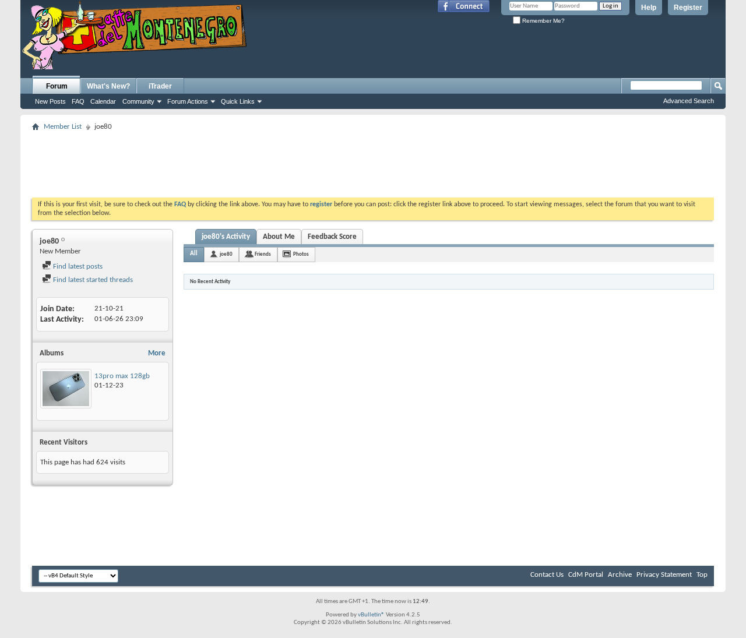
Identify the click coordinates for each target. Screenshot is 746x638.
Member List (63, 127)
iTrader (160, 86)
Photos (301, 254)
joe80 (226, 254)
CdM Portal (585, 575)
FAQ (78, 101)
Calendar (103, 101)
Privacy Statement (664, 575)
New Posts (50, 101)
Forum (57, 86)
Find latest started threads (92, 280)
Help (648, 7)
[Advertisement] (373, 161)
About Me (279, 237)
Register (688, 7)
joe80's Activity (226, 237)
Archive (620, 575)
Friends (263, 254)
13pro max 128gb (122, 376)
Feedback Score (332, 237)
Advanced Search (688, 100)
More (157, 353)
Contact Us (547, 575)
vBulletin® (371, 615)
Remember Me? (542, 20)
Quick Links (238, 101)
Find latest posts (77, 266)
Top (702, 575)
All (194, 254)
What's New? (108, 86)
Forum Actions (187, 101)
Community (138, 101)
